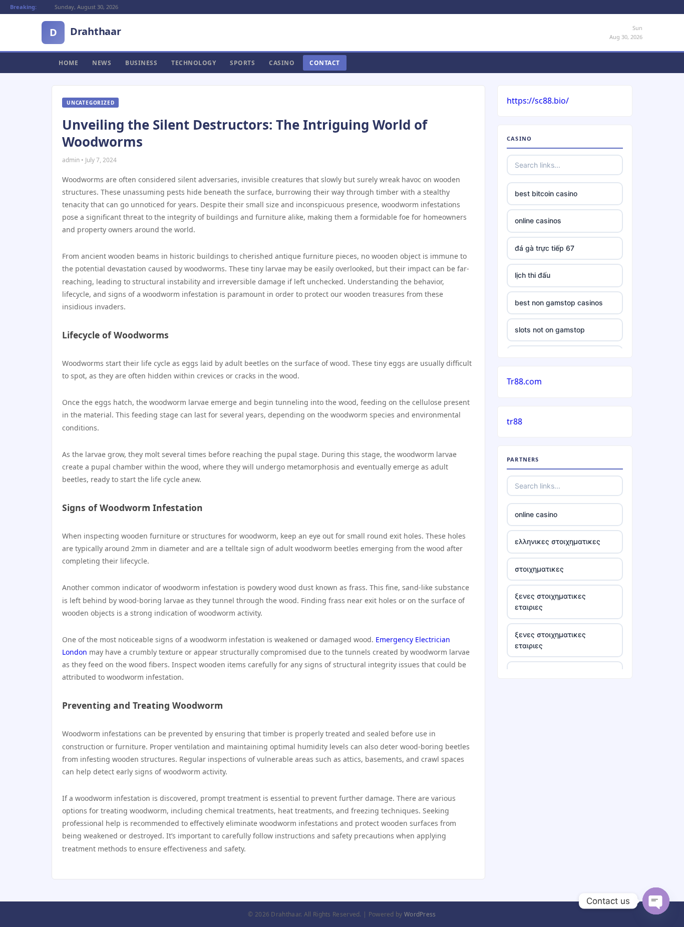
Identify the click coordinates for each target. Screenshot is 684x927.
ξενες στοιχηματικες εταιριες (550, 601)
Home (68, 63)
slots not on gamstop (550, 329)
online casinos (538, 220)
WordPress (420, 914)
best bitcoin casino (546, 193)
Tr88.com (524, 381)
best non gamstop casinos (559, 302)
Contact (324, 63)
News (101, 63)
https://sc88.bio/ (538, 100)
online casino (536, 514)
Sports (242, 63)
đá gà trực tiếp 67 (544, 248)
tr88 (514, 421)
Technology (193, 63)
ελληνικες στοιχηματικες (557, 541)
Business (141, 63)
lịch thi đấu (532, 275)
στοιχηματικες (539, 569)
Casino (281, 63)
